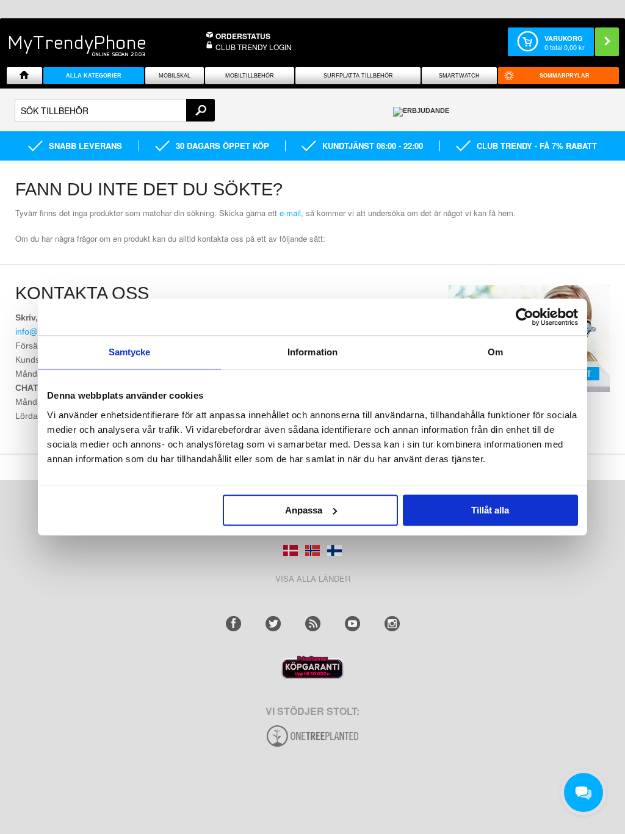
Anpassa (303, 510)
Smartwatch (459, 76)
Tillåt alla (490, 510)
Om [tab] (495, 352)
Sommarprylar (565, 76)
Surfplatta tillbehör (358, 76)
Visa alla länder (312, 578)
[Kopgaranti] (312, 675)
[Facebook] (233, 623)
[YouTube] (352, 623)
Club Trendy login (253, 47)
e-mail (290, 213)
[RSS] (312, 623)
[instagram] (392, 623)
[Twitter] (273, 623)
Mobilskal (174, 76)
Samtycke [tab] (130, 352)
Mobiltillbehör (249, 76)
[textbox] (115, 110)
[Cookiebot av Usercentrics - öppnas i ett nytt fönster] (524, 317)
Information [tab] (312, 352)
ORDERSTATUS (242, 36)
